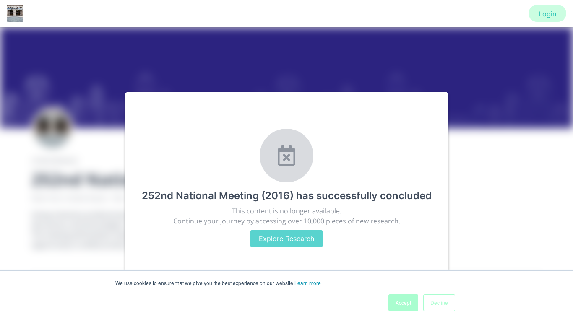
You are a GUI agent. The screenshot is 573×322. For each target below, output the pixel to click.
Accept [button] (403, 302)
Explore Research (286, 238)
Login (547, 14)
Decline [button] (439, 302)
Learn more (307, 282)
